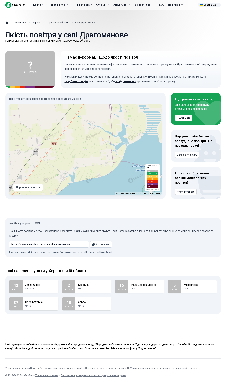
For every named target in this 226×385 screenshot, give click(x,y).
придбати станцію (76, 81)
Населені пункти (59, 4)
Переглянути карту (28, 187)
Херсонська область (57, 22)
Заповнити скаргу (187, 154)
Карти (37, 4)
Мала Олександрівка (143, 284)
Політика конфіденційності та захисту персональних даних (93, 375)
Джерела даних (123, 193)
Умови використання (46, 375)
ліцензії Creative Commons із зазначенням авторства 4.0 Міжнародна (105, 368)
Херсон (82, 302)
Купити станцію (186, 191)
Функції (101, 4)
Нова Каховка (34, 302)
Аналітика (119, 4)
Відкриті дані (142, 4)
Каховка (83, 284)
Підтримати (183, 117)
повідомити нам (125, 81)
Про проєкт (175, 4)
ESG (161, 4)
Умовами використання (71, 252)
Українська (210, 5)
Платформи (84, 4)
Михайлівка (191, 284)
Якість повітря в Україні (27, 22)
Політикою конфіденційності (98, 252)
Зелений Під (32, 284)
